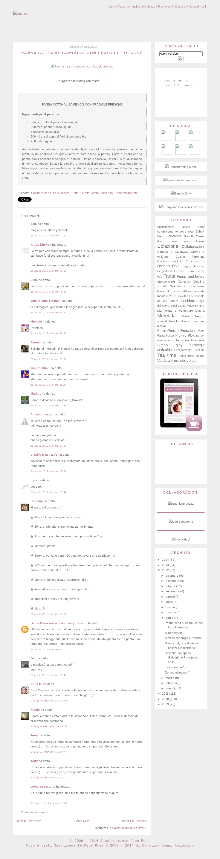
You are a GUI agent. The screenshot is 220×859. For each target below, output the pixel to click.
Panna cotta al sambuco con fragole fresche (82, 53)
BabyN (200, 231)
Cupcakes (192, 261)
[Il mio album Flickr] (180, 153)
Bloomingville (174, 632)
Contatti (194, 6)
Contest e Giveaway (172, 251)
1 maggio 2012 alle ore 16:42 (49, 700)
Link (204, 6)
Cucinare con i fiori (44, 192)
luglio (170, 601)
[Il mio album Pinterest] (194, 139)
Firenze (179, 271)
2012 (166, 570)
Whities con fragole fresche (183, 638)
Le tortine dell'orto (177, 667)
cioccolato (188, 360)
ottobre (171, 586)
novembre (173, 580)
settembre (173, 591)
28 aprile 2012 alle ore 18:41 (49, 675)
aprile (170, 617)
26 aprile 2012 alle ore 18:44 (49, 492)
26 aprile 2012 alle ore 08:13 (49, 270)
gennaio (171, 688)
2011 (165, 693)
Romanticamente (126, 192)
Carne (200, 241)
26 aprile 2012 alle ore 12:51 (49, 445)
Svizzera (199, 350)
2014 (166, 559)
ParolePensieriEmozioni (176, 331)
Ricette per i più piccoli (172, 6)
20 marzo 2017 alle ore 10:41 (49, 803)
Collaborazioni (193, 247)
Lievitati (183, 296)
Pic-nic (180, 335)
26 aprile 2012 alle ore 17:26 (49, 471)
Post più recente (29, 821)
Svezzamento (182, 350)
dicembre (172, 575)
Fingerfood (164, 271)
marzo (170, 678)
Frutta (74, 192)
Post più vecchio (134, 821)
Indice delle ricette (143, 6)
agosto (171, 596)
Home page (82, 821)
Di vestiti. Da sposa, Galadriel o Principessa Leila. (182, 657)
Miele (185, 316)
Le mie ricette (89, 192)
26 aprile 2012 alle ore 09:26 (49, 333)
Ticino (182, 355)
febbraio (172, 683)
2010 (166, 699)
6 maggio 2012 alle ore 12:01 (49, 752)
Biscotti (189, 236)
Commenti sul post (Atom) (128, 828)
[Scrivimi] (167, 139)
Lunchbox (187, 301)
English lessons (193, 266)
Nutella (174, 321)
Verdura (163, 360)
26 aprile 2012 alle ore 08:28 (49, 291)
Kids (172, 296)
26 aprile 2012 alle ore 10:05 (49, 359)
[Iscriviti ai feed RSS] (180, 139)
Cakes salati (180, 241)
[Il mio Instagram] (194, 153)
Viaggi (175, 360)
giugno (171, 607)
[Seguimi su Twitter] (167, 153)
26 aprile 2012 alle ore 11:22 (48, 384)
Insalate (162, 296)
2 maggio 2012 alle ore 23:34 (49, 726)
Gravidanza (177, 286)
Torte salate (196, 355)
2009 (166, 704)
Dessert (63, 192)
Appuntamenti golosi (173, 226)
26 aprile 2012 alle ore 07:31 (49, 235)
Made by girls (196, 305)
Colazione (167, 246)
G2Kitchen (184, 281)
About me (124, 6)
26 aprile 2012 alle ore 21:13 (49, 614)
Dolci (176, 266)
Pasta (201, 330)
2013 (166, 565)
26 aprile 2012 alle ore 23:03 (49, 649)
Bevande (175, 236)
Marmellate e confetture (175, 310)
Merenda (107, 192)
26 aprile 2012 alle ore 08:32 (49, 312)
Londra (173, 301)
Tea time (166, 355)
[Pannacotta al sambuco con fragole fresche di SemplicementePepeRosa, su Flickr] (82, 66)
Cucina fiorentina (190, 256)
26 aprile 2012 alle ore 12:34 (49, 405)
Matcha (200, 310)
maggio (171, 612)
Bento (161, 236)
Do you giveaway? (177, 672)
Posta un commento (34, 812)
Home (111, 6)
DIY (203, 261)
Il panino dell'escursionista (186, 291)
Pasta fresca (165, 335)
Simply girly (170, 345)
